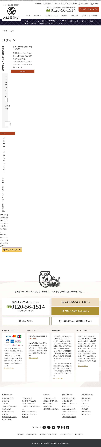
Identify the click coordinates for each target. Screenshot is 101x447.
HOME (5, 31)
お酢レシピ (74, 15)
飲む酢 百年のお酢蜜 (29, 401)
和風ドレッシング (8, 411)
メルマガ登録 (86, 411)
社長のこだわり (48, 403)
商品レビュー (86, 414)
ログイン (84, 403)
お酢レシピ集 (47, 406)
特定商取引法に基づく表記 (48, 434)
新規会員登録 (86, 398)
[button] (12, 249)
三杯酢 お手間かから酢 (9, 406)
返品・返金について (68, 409)
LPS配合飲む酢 (27, 398)
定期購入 (85, 15)
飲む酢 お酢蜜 (6, 419)
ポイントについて (68, 414)
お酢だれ (5, 414)
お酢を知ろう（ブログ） (51, 409)
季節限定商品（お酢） (9, 417)
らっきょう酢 (6, 409)
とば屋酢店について (51, 15)
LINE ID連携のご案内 (69, 417)
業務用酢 (94, 15)
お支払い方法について (69, 403)
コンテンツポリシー (66, 434)
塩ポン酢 (5, 403)
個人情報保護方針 (31, 434)
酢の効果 (64, 15)
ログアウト (85, 406)
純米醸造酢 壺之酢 (8, 398)
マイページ (85, 401)
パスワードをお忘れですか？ (4, 155)
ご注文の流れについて (69, 411)
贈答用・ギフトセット (29, 411)
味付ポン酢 (5, 401)
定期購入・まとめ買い (29, 414)
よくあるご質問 (67, 401)
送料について (66, 406)
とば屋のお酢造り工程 (50, 401)
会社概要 (20, 434)
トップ (28, 15)
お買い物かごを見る (68, 398)
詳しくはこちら (9, 368)
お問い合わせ (79, 434)
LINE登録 (85, 409)
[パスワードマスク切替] (9, 124)
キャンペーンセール (35, 21)
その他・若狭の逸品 (28, 403)
